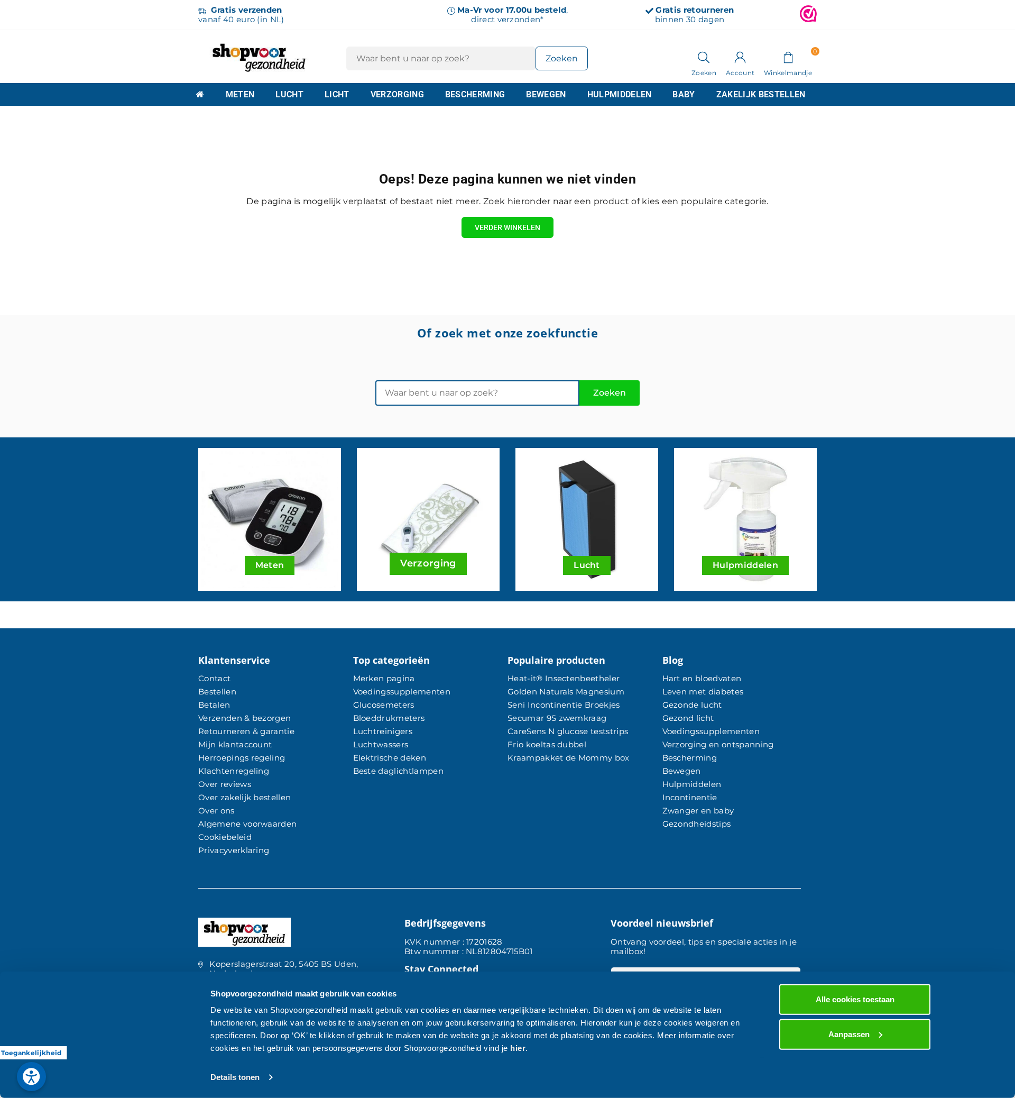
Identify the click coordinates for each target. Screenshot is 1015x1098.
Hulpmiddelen (619, 94)
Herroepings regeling (241, 758)
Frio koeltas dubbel (547, 744)
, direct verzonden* (512, 14)
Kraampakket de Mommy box (569, 758)
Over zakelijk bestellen (244, 797)
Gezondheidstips (696, 824)
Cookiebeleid (225, 837)
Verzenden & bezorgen (244, 718)
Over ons (216, 811)
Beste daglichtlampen (398, 771)
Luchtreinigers (382, 731)
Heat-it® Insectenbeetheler (564, 678)
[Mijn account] (740, 56)
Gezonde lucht (692, 705)
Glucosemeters (383, 705)
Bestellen (217, 692)
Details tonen (235, 1077)
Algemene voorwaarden (247, 824)
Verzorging (397, 94)
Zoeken (609, 393)
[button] (788, 56)
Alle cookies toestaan (855, 999)
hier (517, 1048)
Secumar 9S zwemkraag (557, 718)
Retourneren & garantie (246, 731)
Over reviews (224, 784)
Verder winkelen (507, 227)
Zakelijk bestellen (761, 94)
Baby (683, 94)
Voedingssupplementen (401, 692)
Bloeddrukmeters (389, 718)
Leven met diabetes (703, 692)
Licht (337, 94)
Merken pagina (384, 678)
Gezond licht (688, 718)
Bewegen (546, 94)
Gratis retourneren (695, 10)
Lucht (289, 94)
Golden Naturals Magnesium (566, 692)
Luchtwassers (381, 744)
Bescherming (475, 94)
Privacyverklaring (233, 850)
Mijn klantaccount (235, 744)
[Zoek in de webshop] (704, 56)
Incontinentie (689, 797)
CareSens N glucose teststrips (568, 731)
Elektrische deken (389, 758)
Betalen (214, 705)
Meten (240, 94)
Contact (214, 678)
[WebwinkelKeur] (808, 14)
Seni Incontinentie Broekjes (564, 705)
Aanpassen (849, 1033)
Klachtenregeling (233, 771)
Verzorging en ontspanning (718, 744)
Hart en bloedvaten (702, 678)
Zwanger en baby (698, 811)
